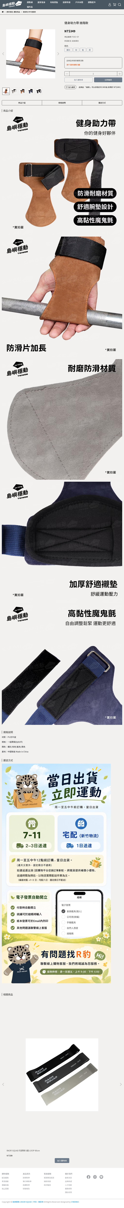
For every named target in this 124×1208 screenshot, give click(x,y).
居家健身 (41, 2)
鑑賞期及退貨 (49, 1177)
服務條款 (68, 1188)
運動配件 (92, 2)
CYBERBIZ (75, 1202)
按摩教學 (26, 1177)
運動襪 (30, 2)
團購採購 (5, 1185)
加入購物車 (78, 80)
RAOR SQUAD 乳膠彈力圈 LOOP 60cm (23, 1150)
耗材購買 (47, 1185)
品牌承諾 (68, 1181)
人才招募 (68, 1185)
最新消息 (68, 1177)
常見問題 (5, 1181)
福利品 (30, 6)
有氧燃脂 (54, 2)
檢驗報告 (26, 1188)
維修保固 (47, 1181)
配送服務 (5, 1177)
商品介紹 (22, 102)
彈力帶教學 (27, 1181)
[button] (58, 53)
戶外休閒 (79, 2)
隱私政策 (68, 1192)
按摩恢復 (66, 2)
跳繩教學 (26, 1185)
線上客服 (5, 1188)
